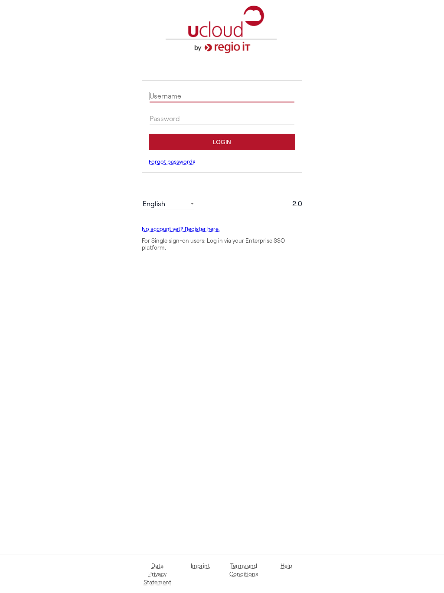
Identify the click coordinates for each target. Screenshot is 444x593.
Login (222, 141)
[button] (168, 203)
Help (286, 565)
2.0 (297, 204)
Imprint (200, 565)
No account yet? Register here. (181, 229)
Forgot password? (172, 161)
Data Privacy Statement (157, 574)
